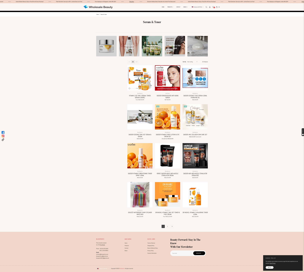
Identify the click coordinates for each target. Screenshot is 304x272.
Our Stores (102, 245)
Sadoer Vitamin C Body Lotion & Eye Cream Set (167, 135)
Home (97, 14)
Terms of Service (151, 243)
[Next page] (172, 226)
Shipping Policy (150, 245)
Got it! (269, 267)
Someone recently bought (29, 248)
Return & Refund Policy (152, 248)
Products (127, 245)
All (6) (137, 88)
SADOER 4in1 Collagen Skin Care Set (195, 135)
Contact (126, 248)
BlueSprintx (139, 93)
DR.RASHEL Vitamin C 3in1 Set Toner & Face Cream (167, 213)
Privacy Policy (150, 250)
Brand (126, 250)
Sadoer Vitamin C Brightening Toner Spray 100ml (140, 174)
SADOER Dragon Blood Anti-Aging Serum (167, 96)
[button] (206, 7)
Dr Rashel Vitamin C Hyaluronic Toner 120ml (195, 213)
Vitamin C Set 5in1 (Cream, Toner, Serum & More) (140, 96)
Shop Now (71, 1)
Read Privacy (273, 263)
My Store (168, 93)
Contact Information (152, 253)
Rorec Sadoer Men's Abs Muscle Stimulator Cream (167, 174)
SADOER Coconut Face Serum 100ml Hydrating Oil (195, 96)
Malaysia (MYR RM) (198, 7)
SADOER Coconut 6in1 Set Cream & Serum (140, 135)
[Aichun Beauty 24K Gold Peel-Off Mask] (20, 251)
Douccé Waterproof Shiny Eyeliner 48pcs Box (140, 213)
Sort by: (184, 61)
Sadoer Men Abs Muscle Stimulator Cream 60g (195, 174)
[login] (209, 7)
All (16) (165, 205)
